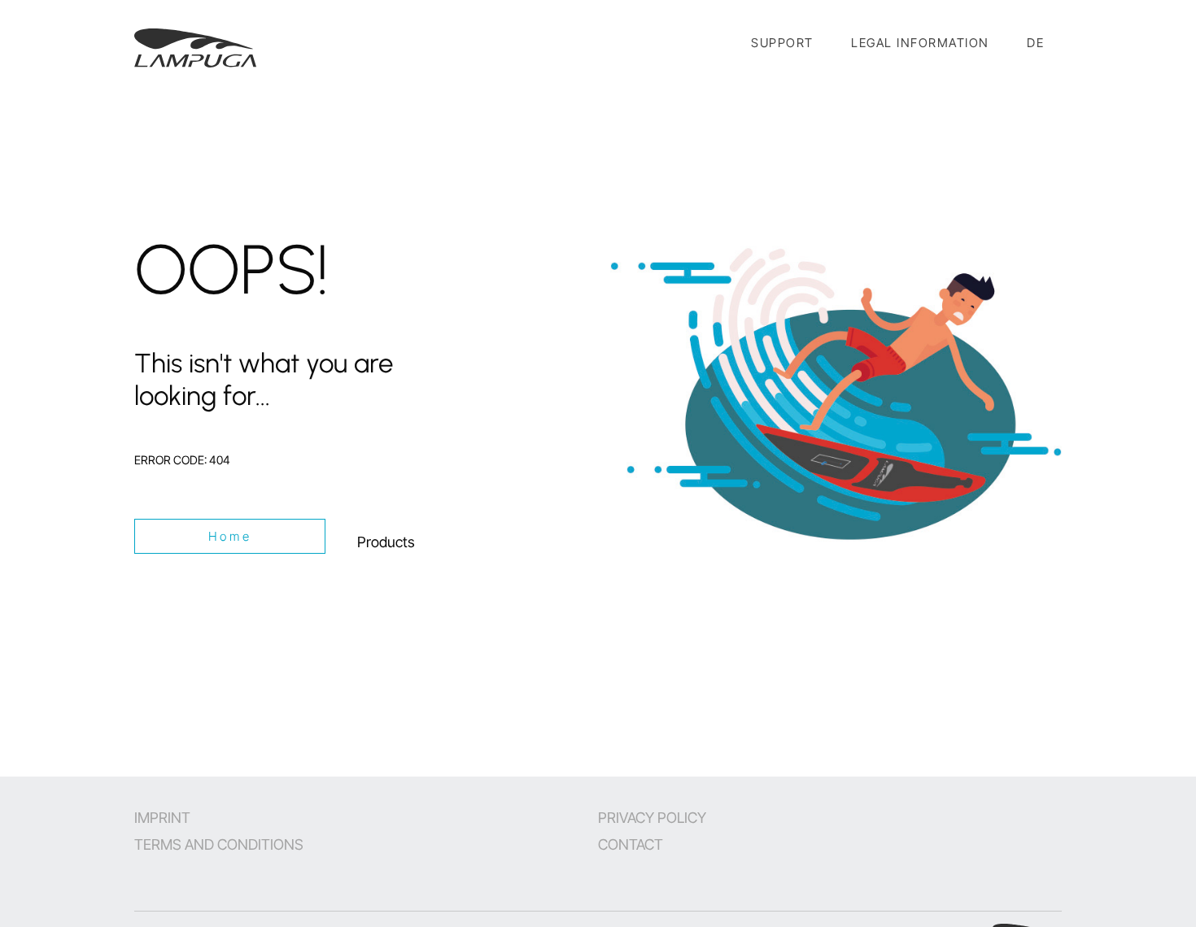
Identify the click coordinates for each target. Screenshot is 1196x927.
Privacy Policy (652, 817)
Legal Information (920, 42)
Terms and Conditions (218, 844)
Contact (630, 844)
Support (782, 42)
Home (229, 536)
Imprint (162, 817)
